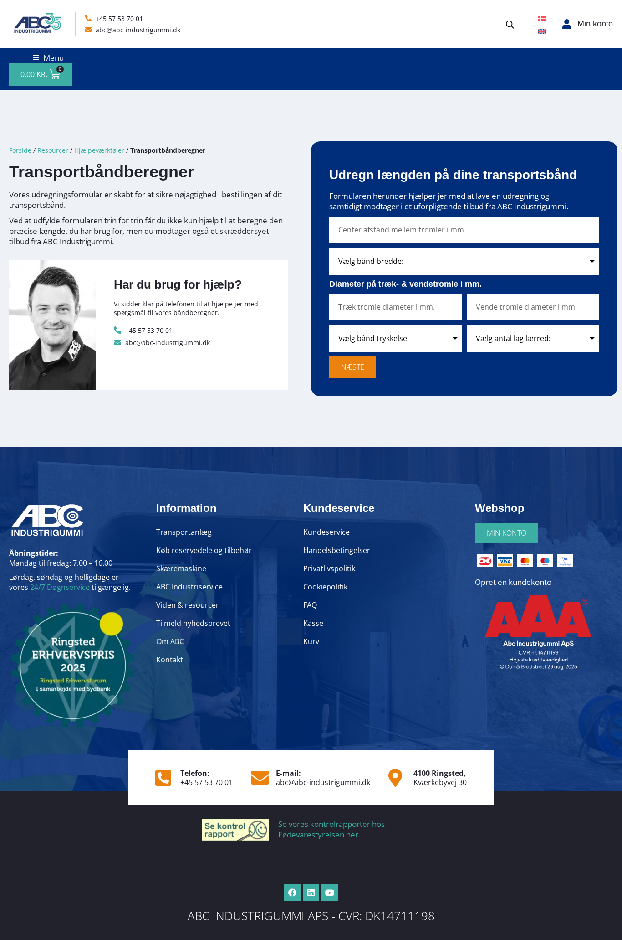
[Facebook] (292, 892)
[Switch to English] (542, 30)
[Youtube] (329, 892)
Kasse (313, 623)
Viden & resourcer (187, 605)
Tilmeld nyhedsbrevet (193, 623)
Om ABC (170, 641)
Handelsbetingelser (336, 550)
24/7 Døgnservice (60, 587)
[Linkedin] (311, 892)
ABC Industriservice (189, 587)
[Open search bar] (510, 24)
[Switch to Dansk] (542, 17)
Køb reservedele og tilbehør (204, 550)
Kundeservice (326, 532)
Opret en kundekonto (513, 582)
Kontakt (169, 660)
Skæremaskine (181, 568)
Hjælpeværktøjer (99, 150)
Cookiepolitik (325, 587)
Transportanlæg (184, 532)
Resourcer (52, 150)
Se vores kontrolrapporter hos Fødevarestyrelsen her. (331, 829)
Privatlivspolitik (329, 568)
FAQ (310, 605)
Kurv (311, 641)
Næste (352, 367)
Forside (20, 150)
